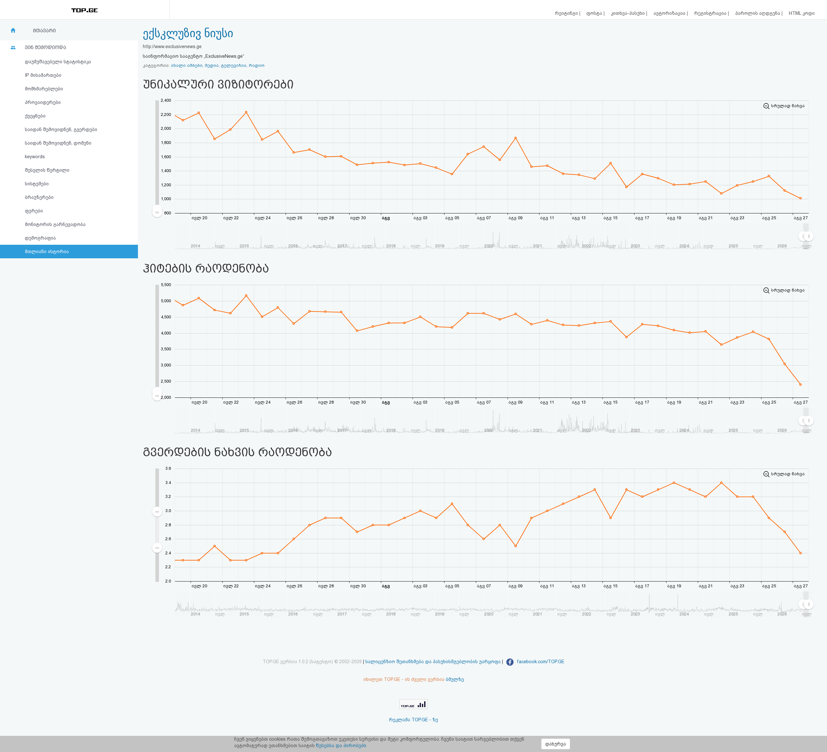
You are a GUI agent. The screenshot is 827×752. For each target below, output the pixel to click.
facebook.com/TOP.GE (540, 661)
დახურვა (555, 744)
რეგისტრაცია (711, 13)
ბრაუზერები (39, 197)
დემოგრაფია (40, 238)
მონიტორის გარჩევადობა (55, 224)
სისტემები (37, 183)
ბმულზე (455, 679)
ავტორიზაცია (670, 13)
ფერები (34, 210)
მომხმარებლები (44, 88)
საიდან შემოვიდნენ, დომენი (58, 143)
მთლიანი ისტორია (47, 251)
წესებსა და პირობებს (341, 745)
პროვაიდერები (43, 102)
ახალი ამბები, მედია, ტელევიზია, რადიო (218, 65)
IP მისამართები (43, 75)
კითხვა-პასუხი (628, 13)
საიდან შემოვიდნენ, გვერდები (61, 129)
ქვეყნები (35, 115)
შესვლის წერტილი (47, 170)
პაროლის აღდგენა (758, 13)
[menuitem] (157, 529)
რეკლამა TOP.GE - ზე (413, 719)
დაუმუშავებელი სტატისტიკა (58, 61)
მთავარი (44, 31)
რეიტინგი (567, 13)
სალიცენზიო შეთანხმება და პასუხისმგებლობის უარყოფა (433, 661)
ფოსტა (594, 13)
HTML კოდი (802, 13)
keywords (35, 156)
